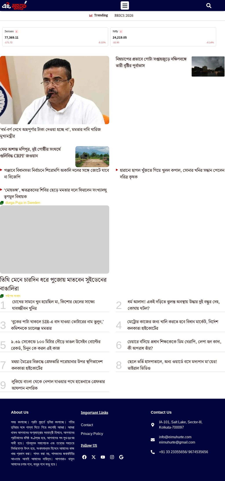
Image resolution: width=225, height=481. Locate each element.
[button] (125, 5)
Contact (87, 425)
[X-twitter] (93, 457)
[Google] (121, 457)
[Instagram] (112, 457)
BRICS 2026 (123, 15)
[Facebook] (84, 457)
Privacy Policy (92, 434)
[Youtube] (102, 457)
